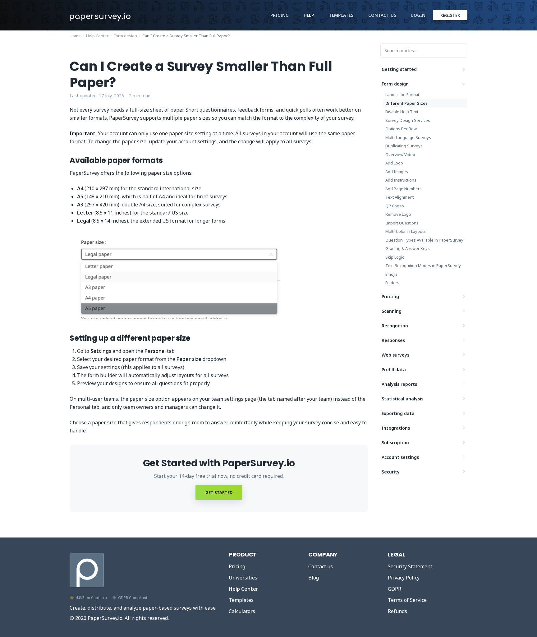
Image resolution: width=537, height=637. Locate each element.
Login (418, 15)
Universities (243, 577)
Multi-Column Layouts (405, 231)
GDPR (394, 588)
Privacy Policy (404, 577)
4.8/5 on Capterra (91, 597)
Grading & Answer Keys (407, 248)
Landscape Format (402, 94)
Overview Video (400, 154)
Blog (313, 577)
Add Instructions (400, 180)
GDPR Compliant (132, 597)
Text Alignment (399, 197)
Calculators (242, 611)
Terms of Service (407, 600)
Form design (125, 36)
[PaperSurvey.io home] (116, 15)
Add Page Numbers (403, 189)
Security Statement (410, 566)
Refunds (397, 611)
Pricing (279, 15)
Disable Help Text (401, 111)
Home (75, 36)
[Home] (87, 568)
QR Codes (394, 206)
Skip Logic (394, 257)
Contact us (320, 566)
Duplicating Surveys (404, 146)
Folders (392, 282)
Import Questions (402, 223)
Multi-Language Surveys (408, 137)
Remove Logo (398, 214)
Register (450, 15)
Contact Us (382, 15)
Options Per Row (401, 129)
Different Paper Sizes (406, 103)
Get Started (218, 492)
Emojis (391, 274)
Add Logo (394, 163)
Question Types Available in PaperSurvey (424, 240)
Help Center (97, 36)
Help (309, 15)
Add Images (396, 171)
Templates (341, 15)
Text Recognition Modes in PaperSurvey (423, 265)
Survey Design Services (407, 120)
